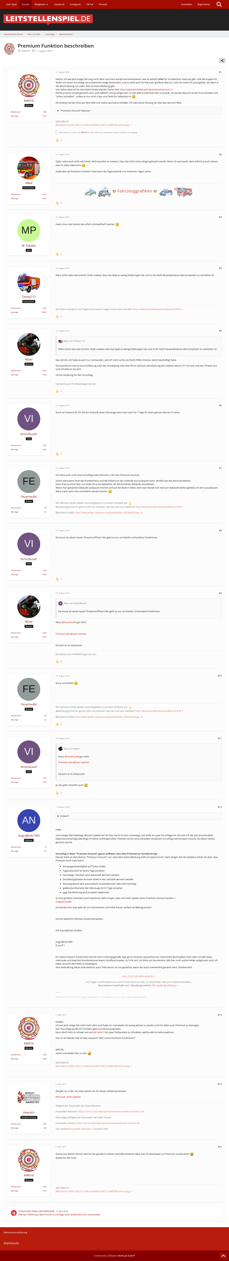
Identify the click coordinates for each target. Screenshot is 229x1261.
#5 (220, 330)
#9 (220, 593)
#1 (220, 72)
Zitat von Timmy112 (74, 341)
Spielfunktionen (78, 1214)
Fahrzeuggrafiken (134, 191)
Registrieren (204, 4)
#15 (220, 1146)
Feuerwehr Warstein (80, 1128)
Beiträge (14, 116)
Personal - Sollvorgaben (68, 1096)
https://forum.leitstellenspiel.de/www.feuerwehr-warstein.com (111, 1111)
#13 (220, 1014)
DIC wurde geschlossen (164, 985)
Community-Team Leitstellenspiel (36, 1211)
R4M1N (26, 50)
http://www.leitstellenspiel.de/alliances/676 (158, 506)
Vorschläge (58, 1214)
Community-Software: (114, 1255)
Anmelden (186, 4)
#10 (220, 675)
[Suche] (219, 4)
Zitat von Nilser (72, 748)
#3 (220, 217)
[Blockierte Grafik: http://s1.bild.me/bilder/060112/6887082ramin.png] (92, 124)
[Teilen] (222, 60)
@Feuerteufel (69, 622)
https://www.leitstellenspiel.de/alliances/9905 (156, 309)
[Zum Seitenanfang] (223, 1256)
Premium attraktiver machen (71, 633)
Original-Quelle (63, 901)
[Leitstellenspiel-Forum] (114, 20)
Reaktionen (16, 112)
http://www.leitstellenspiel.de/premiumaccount (145, 89)
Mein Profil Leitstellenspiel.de (137, 976)
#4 (220, 268)
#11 (220, 738)
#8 (220, 530)
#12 (220, 807)
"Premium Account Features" (75, 110)
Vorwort (64, 816)
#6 (220, 405)
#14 (220, 1084)
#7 (220, 468)
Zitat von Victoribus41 (75, 603)
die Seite (97, 1032)
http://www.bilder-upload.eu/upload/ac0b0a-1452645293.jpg (107, 512)
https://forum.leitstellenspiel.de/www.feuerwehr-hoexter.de (108, 1123)
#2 (220, 154)
